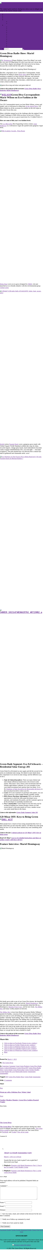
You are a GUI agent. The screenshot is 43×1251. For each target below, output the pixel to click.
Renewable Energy (22, 1071)
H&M (30, 284)
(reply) (29, 1153)
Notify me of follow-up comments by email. (16, 1219)
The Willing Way (5, 1012)
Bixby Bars (22, 74)
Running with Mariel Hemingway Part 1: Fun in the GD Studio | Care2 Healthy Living (23, 1166)
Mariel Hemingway (32, 1003)
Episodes (7, 14)
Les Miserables (7, 124)
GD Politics (11, 43)
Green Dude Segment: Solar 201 (27, 812)
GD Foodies (12, 34)
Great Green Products (23, 1066)
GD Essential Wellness (15, 32)
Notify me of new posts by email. (12, 1223)
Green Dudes (12, 36)
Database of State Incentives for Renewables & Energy (23, 789)
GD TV (6, 16)
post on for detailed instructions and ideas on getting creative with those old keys (20, 839)
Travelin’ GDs (12, 45)
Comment (3, 1186)
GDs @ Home (12, 38)
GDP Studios (12, 21)
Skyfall (2, 444)
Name (2, 1202)
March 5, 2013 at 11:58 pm (12, 1157)
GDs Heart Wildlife (14, 39)
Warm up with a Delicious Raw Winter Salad (15, 1092)
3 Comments (8, 1080)
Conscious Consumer (8, 1066)
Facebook (5, 1132)
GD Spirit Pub (12, 41)
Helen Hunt (3, 284)
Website (2, 1210)
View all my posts (22, 1132)
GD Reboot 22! (13, 27)
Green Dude (28, 1077)
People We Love (10, 1071)
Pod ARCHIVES (9, 25)
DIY (6, 1077)
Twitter (14, 1132)
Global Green (4, 288)
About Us (7, 19)
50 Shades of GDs (14, 30)
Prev (1, 1088)
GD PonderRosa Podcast (16, 29)
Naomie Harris (13, 444)
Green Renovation (18, 1070)
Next (1, 1096)
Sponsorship (12, 47)
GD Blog (7, 18)
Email (2, 1206)
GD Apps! (11, 23)
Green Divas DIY (22, 1068)
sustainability (4, 1073)
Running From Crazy (15, 1007)
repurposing (32, 1071)
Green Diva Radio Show (16, 1077)
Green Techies (29, 1070)
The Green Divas (7, 1063)
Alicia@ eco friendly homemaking (15, 1153)
